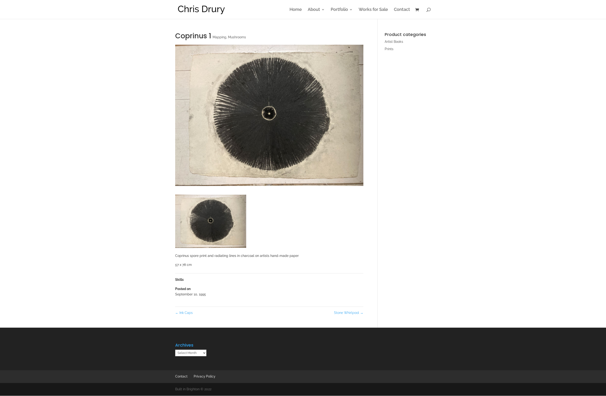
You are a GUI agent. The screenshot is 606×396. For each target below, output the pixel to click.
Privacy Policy (204, 376)
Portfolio (339, 10)
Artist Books (394, 42)
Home (296, 10)
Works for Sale (373, 10)
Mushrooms (237, 37)
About (314, 10)
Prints (389, 49)
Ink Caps (184, 313)
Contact (402, 10)
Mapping (219, 37)
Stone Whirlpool (348, 313)
